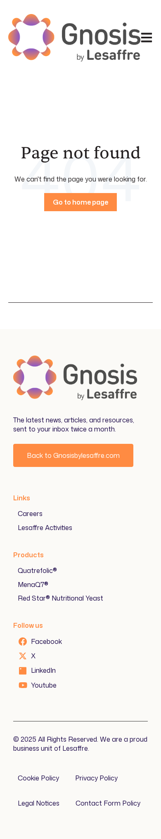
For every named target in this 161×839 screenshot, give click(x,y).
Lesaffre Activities (45, 527)
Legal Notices (38, 803)
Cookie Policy (38, 777)
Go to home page (80, 202)
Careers (30, 513)
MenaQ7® (33, 584)
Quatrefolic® (37, 570)
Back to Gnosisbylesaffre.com (73, 455)
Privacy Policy (96, 777)
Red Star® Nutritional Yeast (60, 598)
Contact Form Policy (108, 803)
